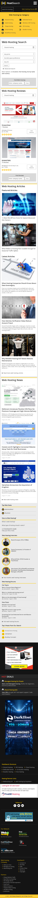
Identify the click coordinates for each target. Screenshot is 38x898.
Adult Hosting (9, 23)
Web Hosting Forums (28, 9)
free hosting (22, 72)
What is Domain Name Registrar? (11, 587)
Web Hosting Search (14, 42)
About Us (22, 870)
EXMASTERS (6, 160)
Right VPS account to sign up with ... (12, 609)
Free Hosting (20, 772)
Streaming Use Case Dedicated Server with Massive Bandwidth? (16, 615)
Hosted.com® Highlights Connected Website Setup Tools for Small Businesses (18, 448)
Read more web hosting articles (13, 373)
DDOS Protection (8, 886)
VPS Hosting (26, 26)
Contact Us (23, 863)
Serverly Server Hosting (11, 630)
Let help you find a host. (9, 530)
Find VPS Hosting (22, 845)
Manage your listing (9, 866)
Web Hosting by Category (19, 15)
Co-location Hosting (23, 769)
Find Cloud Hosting (5, 843)
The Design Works (8, 881)
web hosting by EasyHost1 (24, 781)
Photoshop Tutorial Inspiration (12, 882)
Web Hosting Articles (13, 186)
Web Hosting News (12, 380)
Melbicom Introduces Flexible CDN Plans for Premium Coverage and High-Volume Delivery (19, 410)
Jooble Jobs (7, 891)
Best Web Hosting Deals (6, 836)
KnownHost (6, 125)
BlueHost (7, 513)
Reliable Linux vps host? (8, 604)
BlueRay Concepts (10, 637)
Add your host (7, 865)
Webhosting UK (8, 781)
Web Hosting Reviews (14, 90)
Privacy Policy (23, 868)
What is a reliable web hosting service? (13, 592)
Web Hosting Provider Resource (8, 852)
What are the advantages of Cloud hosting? (14, 597)
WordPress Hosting (10, 33)
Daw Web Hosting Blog (10, 879)
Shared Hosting (9, 19)
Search (6, 65)
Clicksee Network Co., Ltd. (18, 896)
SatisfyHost (8, 634)
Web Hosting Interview (9, 535)
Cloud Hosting (9, 29)
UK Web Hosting (8, 889)
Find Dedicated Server (24, 836)
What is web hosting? (8, 522)
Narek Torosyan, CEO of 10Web (20, 540)
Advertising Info (8, 868)
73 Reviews (5, 162)
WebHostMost (9, 509)
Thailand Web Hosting (10, 888)
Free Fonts (6, 884)
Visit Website (31, 131)
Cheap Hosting (9, 26)
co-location (14, 72)
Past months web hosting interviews (15, 577)
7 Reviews (5, 127)
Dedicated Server (27, 19)
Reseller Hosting (27, 29)
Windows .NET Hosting (29, 23)
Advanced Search (10, 69)
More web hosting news (11, 499)
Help (21, 866)
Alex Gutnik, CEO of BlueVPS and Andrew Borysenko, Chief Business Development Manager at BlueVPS (22, 570)
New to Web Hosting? (9, 518)
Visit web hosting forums (11, 621)
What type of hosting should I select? (13, 525)
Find (27, 83)
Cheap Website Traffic (9, 877)
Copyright (22, 871)
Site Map (22, 864)
